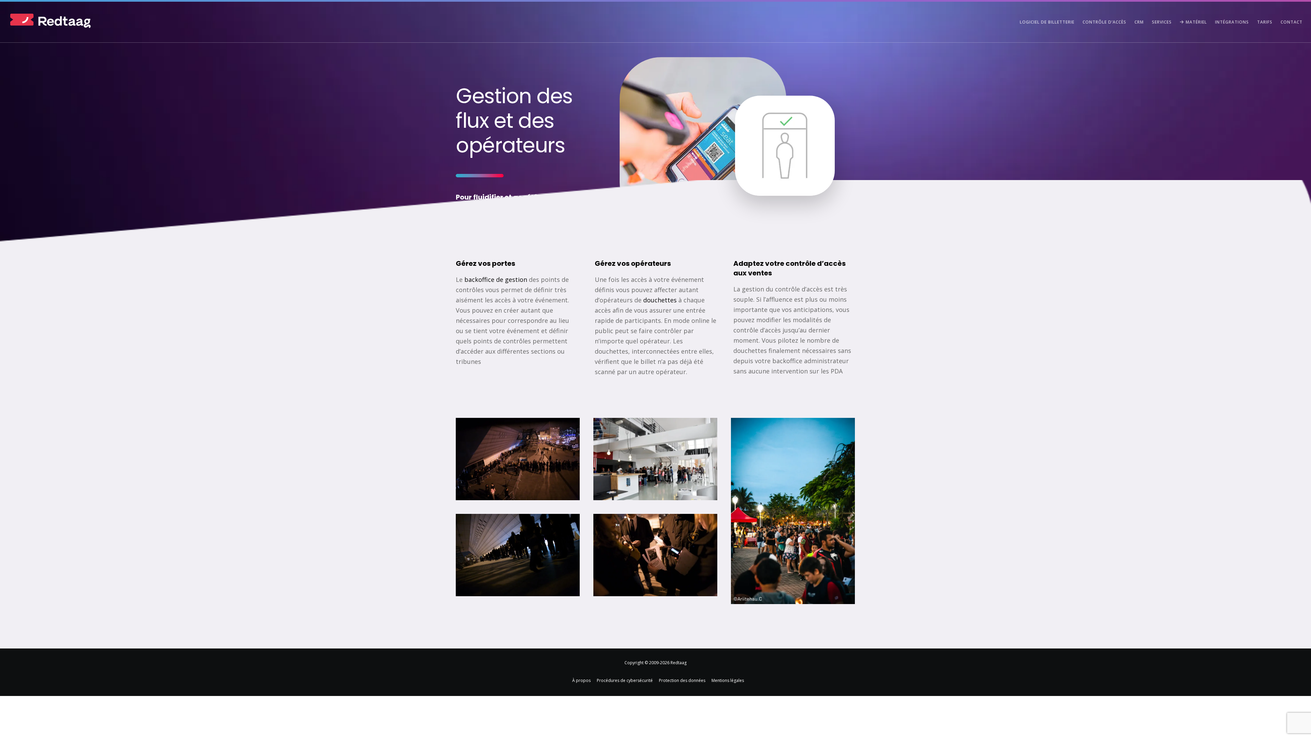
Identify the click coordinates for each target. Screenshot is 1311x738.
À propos (581, 680)
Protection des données (682, 680)
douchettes (660, 300)
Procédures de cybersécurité (625, 680)
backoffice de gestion (495, 279)
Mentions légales (727, 680)
